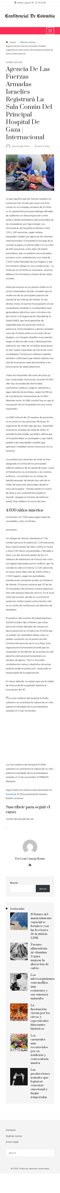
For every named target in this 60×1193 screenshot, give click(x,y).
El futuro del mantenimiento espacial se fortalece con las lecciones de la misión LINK (41, 926)
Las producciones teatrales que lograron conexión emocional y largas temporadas (40, 1083)
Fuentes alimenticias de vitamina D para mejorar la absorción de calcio (40, 956)
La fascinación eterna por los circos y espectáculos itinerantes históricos (40, 1017)
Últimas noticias (14, 62)
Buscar (14, 882)
